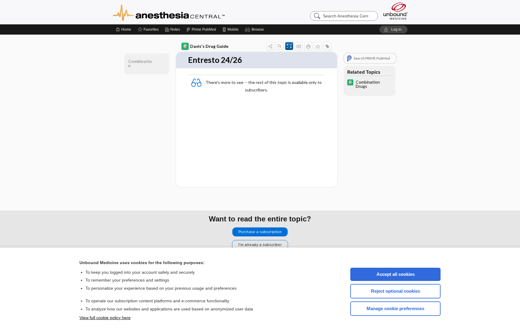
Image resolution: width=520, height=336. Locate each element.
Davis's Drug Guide (209, 46)
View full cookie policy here (105, 317)
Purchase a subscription (260, 232)
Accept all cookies (395, 274)
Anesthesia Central (188, 12)
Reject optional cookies (395, 291)
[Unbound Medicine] (395, 11)
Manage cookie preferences (395, 308)
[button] (255, 29)
